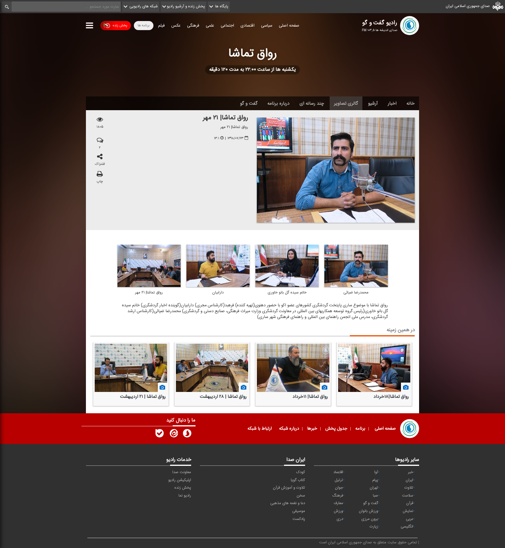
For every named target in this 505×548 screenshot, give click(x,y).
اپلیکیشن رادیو (179, 480)
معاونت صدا (181, 472)
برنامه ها (144, 25)
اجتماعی (227, 25)
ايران (409, 480)
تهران (374, 488)
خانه (411, 103)
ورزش (338, 511)
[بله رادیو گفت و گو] (159, 434)
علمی (210, 25)
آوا (376, 472)
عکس (176, 25)
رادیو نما (185, 495)
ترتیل (339, 480)
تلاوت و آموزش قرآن (289, 488)
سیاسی (266, 25)
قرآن (409, 503)
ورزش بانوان (368, 511)
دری (340, 519)
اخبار (392, 103)
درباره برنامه (278, 103)
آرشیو (373, 103)
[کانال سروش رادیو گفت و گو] (187, 434)
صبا (375, 495)
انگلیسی (407, 526)
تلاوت (408, 488)
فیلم (161, 25)
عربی (409, 519)
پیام (375, 480)
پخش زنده (120, 25)
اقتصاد (338, 472)
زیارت (374, 526)
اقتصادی (248, 25)
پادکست (299, 519)
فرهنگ (337, 495)
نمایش (408, 511)
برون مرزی (370, 519)
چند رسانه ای (312, 103)
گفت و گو (248, 103)
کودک (300, 472)
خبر (410, 472)
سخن (301, 495)
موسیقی (298, 511)
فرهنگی (193, 25)
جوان (339, 488)
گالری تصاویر (346, 103)
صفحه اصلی (289, 25)
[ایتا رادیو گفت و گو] (173, 434)
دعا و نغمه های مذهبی (287, 503)
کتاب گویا (298, 480)
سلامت (407, 495)
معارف (338, 503)
